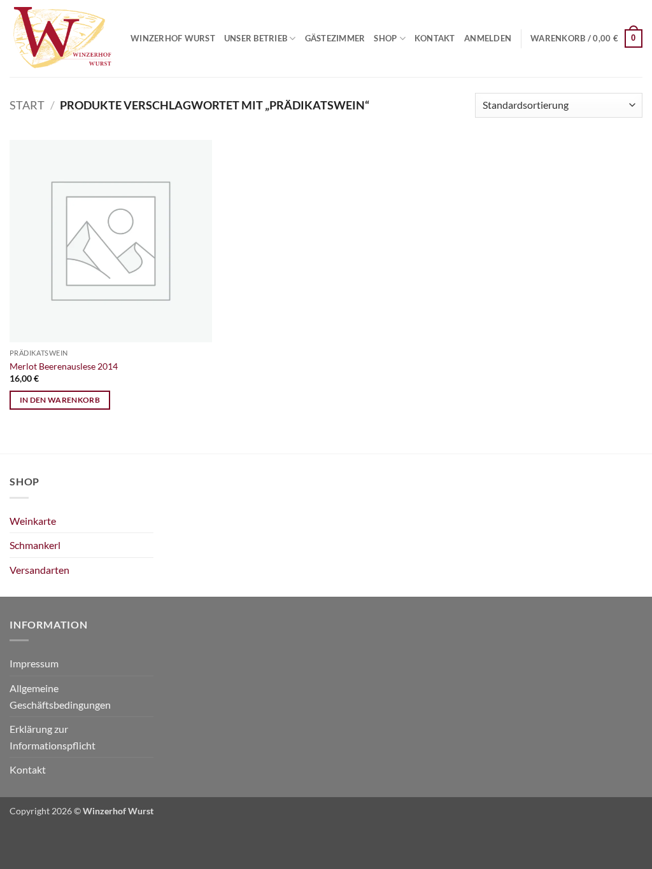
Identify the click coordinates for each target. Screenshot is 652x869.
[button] (487, 38)
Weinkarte (33, 521)
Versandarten (39, 570)
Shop (385, 38)
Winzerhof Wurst (173, 38)
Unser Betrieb (255, 38)
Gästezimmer (335, 38)
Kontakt (435, 38)
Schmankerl (35, 545)
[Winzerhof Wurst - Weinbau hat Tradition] (60, 39)
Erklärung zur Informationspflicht (53, 737)
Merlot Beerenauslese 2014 (64, 366)
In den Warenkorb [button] (60, 400)
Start (27, 105)
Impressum (34, 663)
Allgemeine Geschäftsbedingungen (60, 696)
